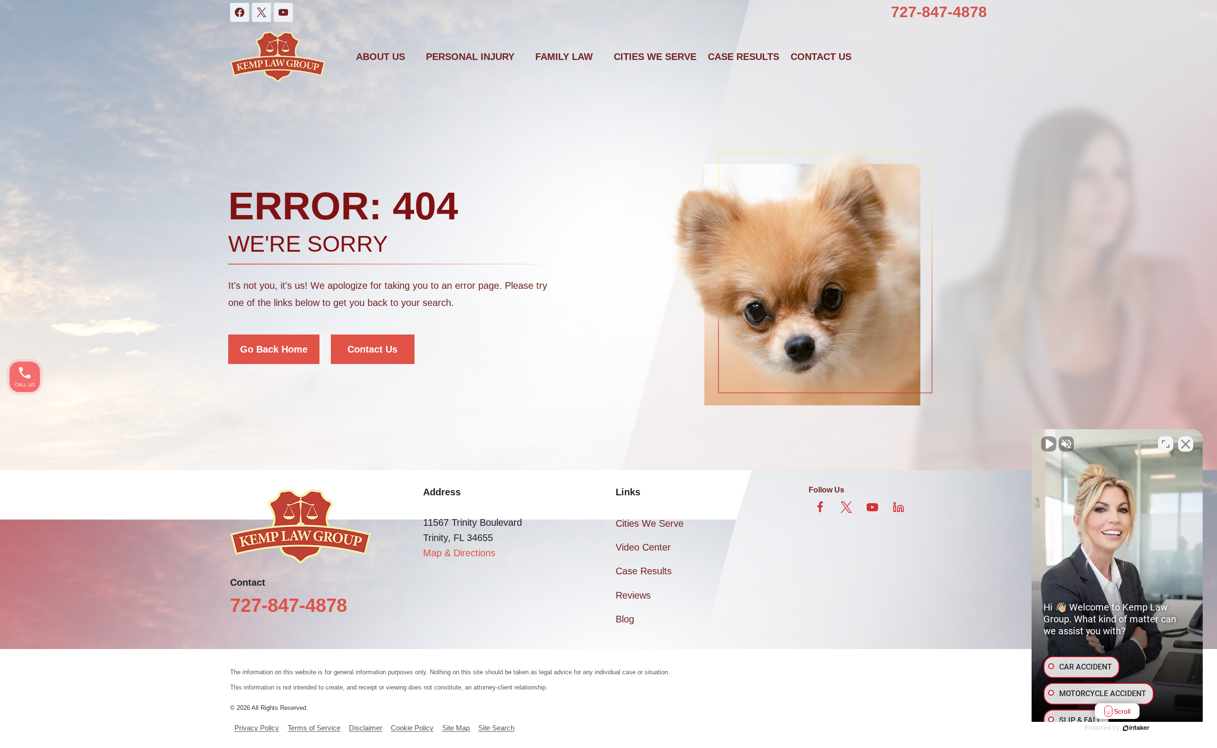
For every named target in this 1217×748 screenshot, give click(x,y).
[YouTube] (283, 12)
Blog (625, 619)
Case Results (743, 56)
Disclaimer (365, 728)
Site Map (456, 728)
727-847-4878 (939, 11)
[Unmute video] (1048, 444)
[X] (261, 12)
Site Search (496, 728)
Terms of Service (314, 728)
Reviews (633, 595)
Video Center (643, 547)
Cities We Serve (655, 56)
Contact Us (372, 349)
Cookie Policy (412, 728)
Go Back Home (274, 349)
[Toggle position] (1165, 444)
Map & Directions (459, 553)
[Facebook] (239, 12)
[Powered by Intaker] (1136, 728)
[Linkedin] (898, 507)
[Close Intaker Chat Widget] (1185, 444)
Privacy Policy (256, 728)
